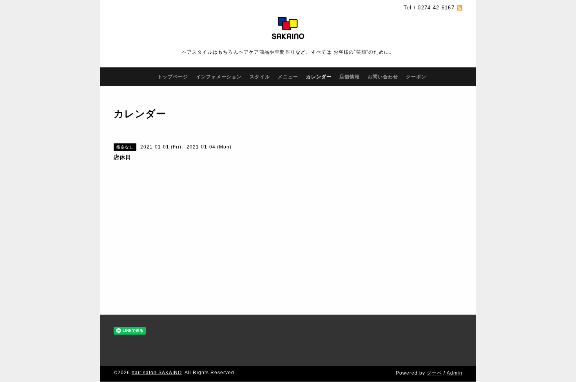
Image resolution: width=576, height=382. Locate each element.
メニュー (288, 77)
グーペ (434, 373)
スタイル (260, 77)
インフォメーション (219, 77)
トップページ (173, 77)
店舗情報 (349, 77)
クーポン (416, 77)
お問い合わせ (383, 77)
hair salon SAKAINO (157, 372)
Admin (454, 373)
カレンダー (318, 77)
